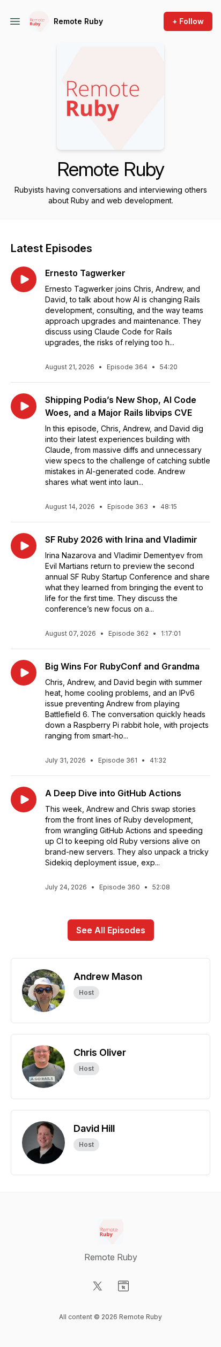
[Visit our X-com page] (97, 1286)
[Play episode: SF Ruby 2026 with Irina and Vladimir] (23, 546)
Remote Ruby (78, 21)
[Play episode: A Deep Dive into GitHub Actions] (23, 799)
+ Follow (188, 21)
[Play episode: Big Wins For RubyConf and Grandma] (23, 673)
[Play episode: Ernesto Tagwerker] (23, 279)
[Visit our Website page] (123, 1286)
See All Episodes (110, 930)
